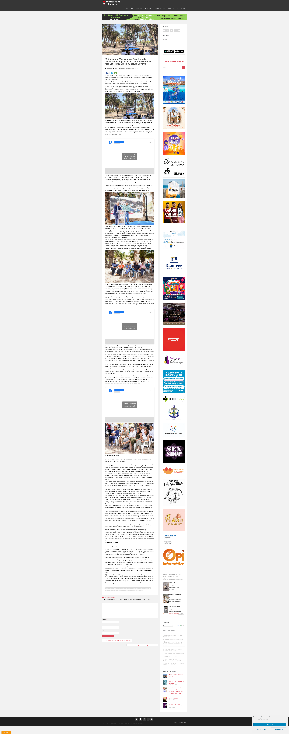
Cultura (169, 8)
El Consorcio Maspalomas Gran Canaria (122, 588)
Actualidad (139, 8)
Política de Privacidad (123, 723)
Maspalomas (135, 588)
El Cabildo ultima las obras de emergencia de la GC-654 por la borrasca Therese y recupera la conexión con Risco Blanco (174, 655)
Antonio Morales (109, 588)
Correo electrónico (107, 625)
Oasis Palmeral (127, 590)
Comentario (104, 602)
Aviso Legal (113, 723)
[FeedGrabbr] (174, 615)
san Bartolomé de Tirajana (137, 590)
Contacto (182, 8)
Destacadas (148, 8)
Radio (126, 8)
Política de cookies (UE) (136, 723)
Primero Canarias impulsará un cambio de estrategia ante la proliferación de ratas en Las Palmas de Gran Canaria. (173, 649)
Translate (183, 625)
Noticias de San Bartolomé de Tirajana (114, 590)
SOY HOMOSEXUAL (173, 698)
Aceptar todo (270, 724)
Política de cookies (263, 719)
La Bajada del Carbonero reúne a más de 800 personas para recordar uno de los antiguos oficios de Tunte (174, 635)
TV (122, 8)
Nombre (104, 619)
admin (116, 68)
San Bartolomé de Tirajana (132, 68)
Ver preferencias (278, 729)
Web (103, 630)
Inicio (132, 8)
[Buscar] (183, 67)
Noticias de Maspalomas (145, 588)
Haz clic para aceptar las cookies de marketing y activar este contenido (130, 156)
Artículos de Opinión (158, 8)
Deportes (175, 8)
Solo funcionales (261, 729)
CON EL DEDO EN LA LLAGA (174, 61)
